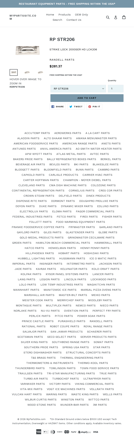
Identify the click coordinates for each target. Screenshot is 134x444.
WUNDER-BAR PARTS (74, 404)
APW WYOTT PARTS (38, 154)
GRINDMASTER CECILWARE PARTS (91, 237)
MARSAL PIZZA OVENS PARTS (101, 289)
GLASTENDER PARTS (80, 232)
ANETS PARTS (111, 143)
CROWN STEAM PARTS (39, 195)
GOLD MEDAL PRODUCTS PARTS (42, 237)
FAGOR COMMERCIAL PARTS (95, 211)
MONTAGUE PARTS (29, 305)
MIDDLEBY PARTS (100, 300)
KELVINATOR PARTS (73, 269)
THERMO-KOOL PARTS (93, 363)
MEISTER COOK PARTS (37, 300)
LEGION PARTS (50, 279)
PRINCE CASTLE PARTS (38, 321)
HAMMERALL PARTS (108, 242)
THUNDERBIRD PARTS (30, 368)
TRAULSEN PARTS (30, 373)
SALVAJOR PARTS (34, 331)
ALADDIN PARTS (28, 138)
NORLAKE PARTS (25, 310)
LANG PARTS (26, 279)
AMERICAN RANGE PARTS (79, 143)
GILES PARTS (52, 232)
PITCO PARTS (64, 316)
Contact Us (73, 19)
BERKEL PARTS (110, 159)
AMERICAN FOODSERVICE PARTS (36, 143)
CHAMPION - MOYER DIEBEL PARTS (87, 180)
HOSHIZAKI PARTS (96, 253)
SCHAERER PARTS (99, 331)
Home (50, 14)
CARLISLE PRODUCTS (63, 174)
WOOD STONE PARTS (41, 404)
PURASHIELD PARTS (71, 321)
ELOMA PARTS (62, 211)
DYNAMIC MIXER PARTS (77, 206)
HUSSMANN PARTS (72, 258)
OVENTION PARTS (76, 310)
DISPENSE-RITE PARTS (31, 201)
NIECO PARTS (109, 305)
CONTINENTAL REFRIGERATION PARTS (38, 190)
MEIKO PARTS (100, 295)
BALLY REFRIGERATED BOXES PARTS (71, 159)
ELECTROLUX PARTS (34, 211)
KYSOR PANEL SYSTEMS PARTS (67, 274)
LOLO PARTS (27, 284)
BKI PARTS (81, 164)
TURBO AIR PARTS (35, 378)
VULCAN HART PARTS (27, 394)
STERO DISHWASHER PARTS (43, 352)
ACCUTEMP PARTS (37, 133)
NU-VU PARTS (50, 310)
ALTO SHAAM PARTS (58, 138)
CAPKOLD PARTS (33, 174)
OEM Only (81, 14)
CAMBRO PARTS (108, 169)
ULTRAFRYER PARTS (97, 378)
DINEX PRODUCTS (98, 195)
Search (57, 19)
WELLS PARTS (112, 394)
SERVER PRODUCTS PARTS (98, 336)
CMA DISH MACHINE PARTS (68, 185)
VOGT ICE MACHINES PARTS (66, 389)
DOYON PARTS (25, 206)
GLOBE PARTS (107, 232)
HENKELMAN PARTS (62, 248)
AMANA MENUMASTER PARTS (96, 138)
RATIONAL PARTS (34, 326)
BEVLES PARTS (59, 164)
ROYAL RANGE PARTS (98, 326)
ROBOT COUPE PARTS (64, 326)
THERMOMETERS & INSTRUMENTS (49, 363)
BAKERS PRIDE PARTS (28, 159)
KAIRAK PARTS (46, 269)
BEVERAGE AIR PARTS (30, 164)
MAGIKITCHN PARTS (101, 284)
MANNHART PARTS (26, 289)
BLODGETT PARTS (27, 169)
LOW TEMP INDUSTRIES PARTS (61, 284)
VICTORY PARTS (59, 383)
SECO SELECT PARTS (61, 336)
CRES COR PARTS (110, 190)
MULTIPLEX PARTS (58, 305)
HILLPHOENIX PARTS (39, 253)
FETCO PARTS (66, 216)
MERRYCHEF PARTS (70, 300)
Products (64, 14)
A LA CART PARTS (97, 133)
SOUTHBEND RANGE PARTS (70, 342)
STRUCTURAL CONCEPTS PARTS (88, 352)
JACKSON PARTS (110, 263)
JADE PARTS (23, 269)
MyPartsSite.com (23, 17)
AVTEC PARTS (99, 154)
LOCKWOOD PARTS (103, 279)
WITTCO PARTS (98, 399)
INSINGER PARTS (50, 263)
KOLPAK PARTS (31, 274)
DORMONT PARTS (63, 201)
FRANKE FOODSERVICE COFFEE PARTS (38, 227)
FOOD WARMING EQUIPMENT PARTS (80, 221)
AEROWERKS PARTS (67, 133)
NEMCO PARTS (86, 305)
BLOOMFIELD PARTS (57, 169)
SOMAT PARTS (103, 342)
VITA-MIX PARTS (31, 389)
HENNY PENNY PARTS (94, 248)
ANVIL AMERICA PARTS (55, 148)
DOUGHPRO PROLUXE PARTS (98, 201)
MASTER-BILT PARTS (73, 295)
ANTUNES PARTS (24, 148)
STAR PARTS (101, 347)
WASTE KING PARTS (84, 394)
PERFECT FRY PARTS (106, 310)
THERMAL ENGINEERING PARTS (81, 357)
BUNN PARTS (85, 169)
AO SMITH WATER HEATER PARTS (99, 148)
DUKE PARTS (48, 206)
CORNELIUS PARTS (81, 190)
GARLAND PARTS (110, 227)
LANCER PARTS (102, 274)
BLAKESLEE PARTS (105, 164)
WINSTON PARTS (72, 399)
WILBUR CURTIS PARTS (41, 399)
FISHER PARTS (112, 216)
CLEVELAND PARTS (31, 185)
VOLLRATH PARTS (102, 389)
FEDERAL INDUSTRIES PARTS (32, 216)
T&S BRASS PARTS (43, 357)
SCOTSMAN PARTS (30, 336)
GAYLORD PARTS (28, 232)
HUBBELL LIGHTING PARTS (36, 258)
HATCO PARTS (34, 248)
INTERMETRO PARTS (81, 263)
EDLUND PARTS (107, 206)
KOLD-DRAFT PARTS (105, 269)
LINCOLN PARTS (75, 279)
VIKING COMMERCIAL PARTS (94, 383)
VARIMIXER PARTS (32, 383)
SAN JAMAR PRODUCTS (67, 331)
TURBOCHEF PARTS (65, 378)
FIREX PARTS (89, 216)
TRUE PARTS (108, 373)
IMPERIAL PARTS (23, 263)
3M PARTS (100, 404)
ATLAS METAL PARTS (71, 154)
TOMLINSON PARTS (62, 368)
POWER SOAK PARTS (91, 316)
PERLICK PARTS (39, 316)
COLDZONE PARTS (103, 185)
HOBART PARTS (68, 253)
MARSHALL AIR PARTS (39, 295)
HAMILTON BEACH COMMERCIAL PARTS (63, 242)
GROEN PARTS (21, 242)
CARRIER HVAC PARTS (97, 174)
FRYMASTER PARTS (82, 227)
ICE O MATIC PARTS (103, 258)
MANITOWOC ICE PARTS (60, 289)
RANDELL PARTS (101, 321)
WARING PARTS (56, 394)
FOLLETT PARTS (40, 221)
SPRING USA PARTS (75, 347)
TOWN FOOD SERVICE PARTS (99, 368)
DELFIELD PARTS (70, 195)
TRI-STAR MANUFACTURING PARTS (71, 373)
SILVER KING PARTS (34, 342)
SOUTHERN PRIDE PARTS (41, 347)
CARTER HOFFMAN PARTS (41, 180)
